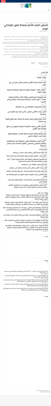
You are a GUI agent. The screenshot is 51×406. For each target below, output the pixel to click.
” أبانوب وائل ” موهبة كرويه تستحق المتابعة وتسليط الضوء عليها (26, 91)
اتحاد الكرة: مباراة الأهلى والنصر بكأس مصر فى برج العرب (27, 83)
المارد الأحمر (43, 48)
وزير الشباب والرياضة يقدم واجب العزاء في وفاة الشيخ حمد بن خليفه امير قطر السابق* (26, 216)
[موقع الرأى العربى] (25, 5)
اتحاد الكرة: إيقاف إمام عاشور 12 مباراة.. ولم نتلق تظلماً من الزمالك (25, 120)
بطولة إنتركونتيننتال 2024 (21, 42)
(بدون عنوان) (41, 77)
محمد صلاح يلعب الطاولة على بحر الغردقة (31, 106)
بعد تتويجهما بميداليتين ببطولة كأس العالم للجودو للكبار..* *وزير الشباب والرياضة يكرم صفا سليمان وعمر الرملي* (26, 99)
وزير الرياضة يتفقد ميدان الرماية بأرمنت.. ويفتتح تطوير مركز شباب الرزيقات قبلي (27, 135)
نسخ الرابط (33, 62)
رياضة (43, 22)
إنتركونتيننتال (33, 51)
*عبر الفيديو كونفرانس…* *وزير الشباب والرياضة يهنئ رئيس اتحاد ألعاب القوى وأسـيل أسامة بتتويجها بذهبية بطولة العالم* (26, 276)
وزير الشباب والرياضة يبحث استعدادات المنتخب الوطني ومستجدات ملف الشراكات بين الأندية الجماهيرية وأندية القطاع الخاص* (26, 221)
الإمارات (32, 46)
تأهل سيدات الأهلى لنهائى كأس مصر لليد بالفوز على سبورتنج (27, 113)
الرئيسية (46, 22)
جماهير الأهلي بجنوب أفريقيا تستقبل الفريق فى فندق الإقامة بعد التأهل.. (26, 127)
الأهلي (34, 36)
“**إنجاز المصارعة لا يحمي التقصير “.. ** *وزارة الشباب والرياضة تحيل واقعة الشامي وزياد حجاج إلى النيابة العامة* (26, 272)
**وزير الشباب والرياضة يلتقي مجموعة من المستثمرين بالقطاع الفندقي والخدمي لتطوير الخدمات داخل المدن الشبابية (26, 143)
